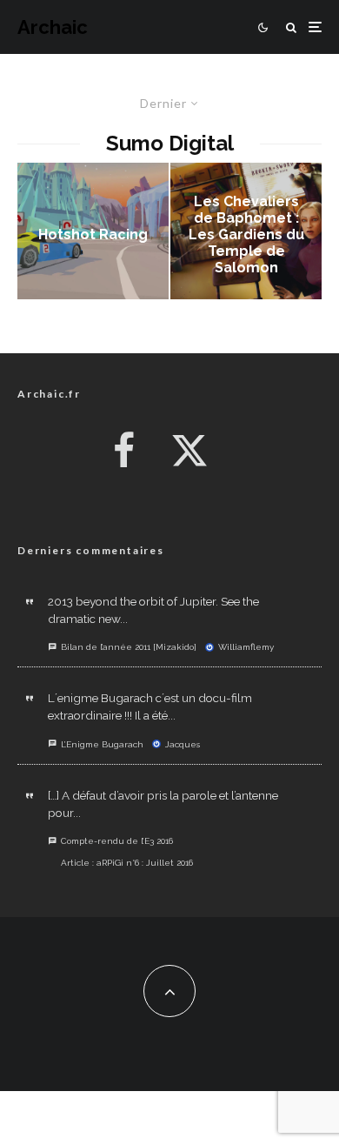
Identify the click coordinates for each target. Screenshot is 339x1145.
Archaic (52, 27)
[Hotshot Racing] (93, 231)
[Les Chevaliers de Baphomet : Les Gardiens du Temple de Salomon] (246, 231)
